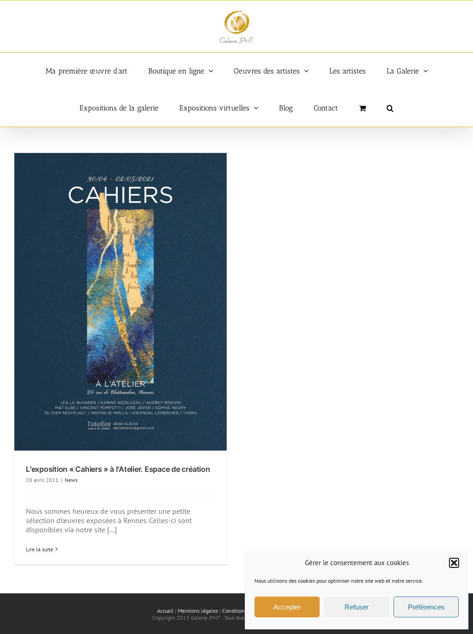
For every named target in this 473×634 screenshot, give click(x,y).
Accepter (287, 607)
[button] (454, 562)
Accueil (165, 610)
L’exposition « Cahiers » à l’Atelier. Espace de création (118, 469)
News (71, 479)
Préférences (426, 607)
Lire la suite (39, 549)
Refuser (357, 607)
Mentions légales (198, 610)
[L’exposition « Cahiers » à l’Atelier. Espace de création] (120, 302)
